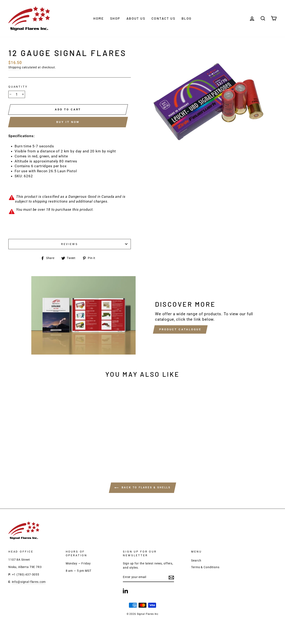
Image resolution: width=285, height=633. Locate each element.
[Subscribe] (171, 577)
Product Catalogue (180, 329)
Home (98, 18)
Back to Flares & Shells (145, 487)
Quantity (18, 86)
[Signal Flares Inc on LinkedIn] (125, 590)
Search (196, 560)
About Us (135, 18)
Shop (115, 18)
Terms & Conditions (205, 567)
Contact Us (163, 18)
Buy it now (67, 122)
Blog (187, 18)
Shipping (14, 67)
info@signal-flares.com (29, 582)
